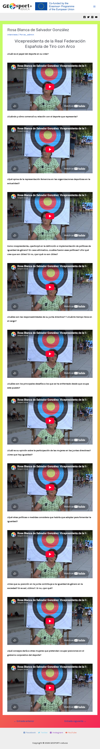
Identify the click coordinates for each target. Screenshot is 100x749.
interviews (12, 34)
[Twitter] (88, 17)
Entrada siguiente (75, 721)
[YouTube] (96, 17)
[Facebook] (84, 17)
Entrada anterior (24, 721)
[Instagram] (92, 17)
